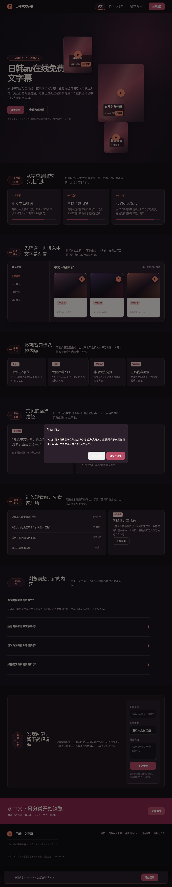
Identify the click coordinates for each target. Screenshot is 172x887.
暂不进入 (97, 455)
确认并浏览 (116, 455)
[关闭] (123, 429)
